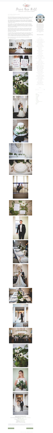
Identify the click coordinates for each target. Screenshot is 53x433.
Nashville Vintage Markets (40, 65)
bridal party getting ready (40, 46)
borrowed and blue (40, 44)
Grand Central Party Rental (22, 419)
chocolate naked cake (40, 53)
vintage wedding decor (40, 82)
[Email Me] (42, 34)
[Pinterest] (40, 34)
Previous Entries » (30, 428)
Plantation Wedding (40, 69)
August (37, 96)
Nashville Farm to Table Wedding (40, 63)
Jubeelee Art (23, 421)
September (37, 95)
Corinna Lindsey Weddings (26, 417)
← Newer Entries (11, 428)
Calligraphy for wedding (40, 50)
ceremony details (40, 51)
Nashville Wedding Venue (21, 424)
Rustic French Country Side (40, 72)
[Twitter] (38, 34)
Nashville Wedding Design (13, 424)
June (36, 97)
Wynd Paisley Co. (23, 416)
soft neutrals (40, 74)
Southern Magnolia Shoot (14, 14)
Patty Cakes (22, 418)
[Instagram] (41, 34)
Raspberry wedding (40, 71)
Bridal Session (40, 48)
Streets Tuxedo (22, 420)
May (36, 98)
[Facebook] (37, 34)
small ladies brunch (40, 73)
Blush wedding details (40, 42)
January (37, 102)
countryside (40, 54)
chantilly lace (40, 52)
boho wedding (40, 43)
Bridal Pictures (40, 47)
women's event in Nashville (40, 84)
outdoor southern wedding (40, 68)
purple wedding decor (40, 70)
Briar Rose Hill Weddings (40, 45)
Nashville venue (40, 64)
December (37, 94)
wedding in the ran (40, 83)
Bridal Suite (40, 49)
